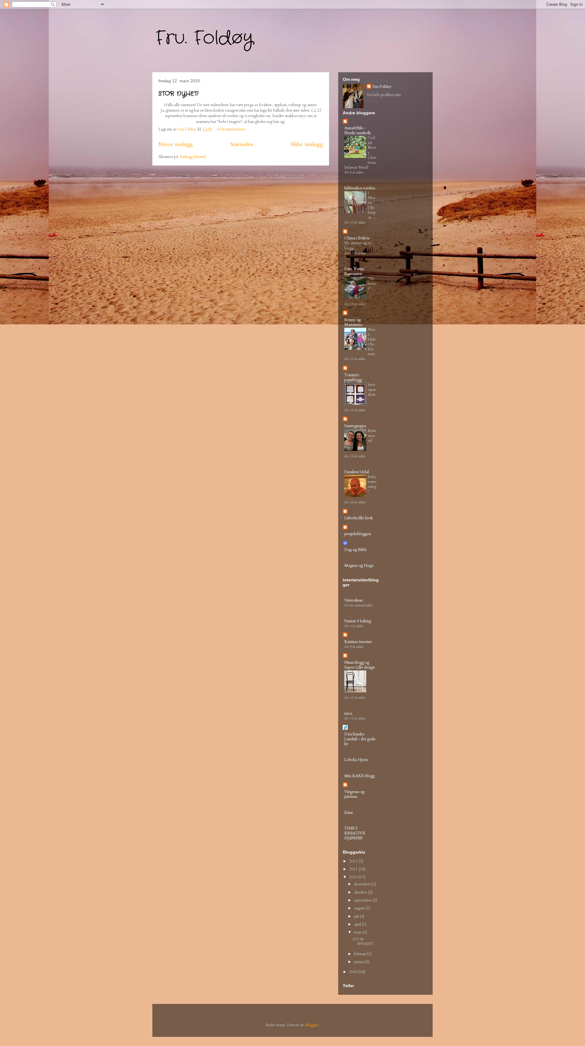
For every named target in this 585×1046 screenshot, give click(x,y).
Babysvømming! (372, 484)
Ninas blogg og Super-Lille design (359, 665)
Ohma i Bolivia (357, 238)
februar (360, 954)
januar (359, 962)
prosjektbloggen (357, 534)
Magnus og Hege (359, 565)
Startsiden (241, 144)
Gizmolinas (353, 600)
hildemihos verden (359, 188)
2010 (354, 877)
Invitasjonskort (372, 389)
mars (358, 932)
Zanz (348, 812)
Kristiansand (372, 435)
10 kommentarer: (232, 129)
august (360, 908)
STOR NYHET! (178, 93)
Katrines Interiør (358, 641)
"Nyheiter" (372, 283)
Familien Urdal (356, 472)
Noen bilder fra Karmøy (372, 341)
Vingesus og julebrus (354, 794)
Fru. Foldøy (204, 38)
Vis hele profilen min (384, 95)
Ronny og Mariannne (353, 322)
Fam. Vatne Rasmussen (354, 271)
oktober (361, 892)
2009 (354, 972)
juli (357, 916)
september (363, 900)
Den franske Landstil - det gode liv (360, 739)
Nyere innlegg (175, 144)
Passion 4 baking (357, 621)
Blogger (311, 1025)
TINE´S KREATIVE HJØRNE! (354, 833)
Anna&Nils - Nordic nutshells (357, 130)
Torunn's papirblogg (353, 377)
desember (362, 884)
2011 (354, 869)
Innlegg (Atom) (193, 156)
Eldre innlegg (307, 144)
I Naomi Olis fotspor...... (372, 205)
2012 (354, 861)
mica (348, 713)
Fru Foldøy (382, 86)
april (358, 924)
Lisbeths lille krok (358, 518)
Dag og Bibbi (355, 549)
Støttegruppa (355, 426)
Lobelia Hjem (356, 759)
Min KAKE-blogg (359, 776)
